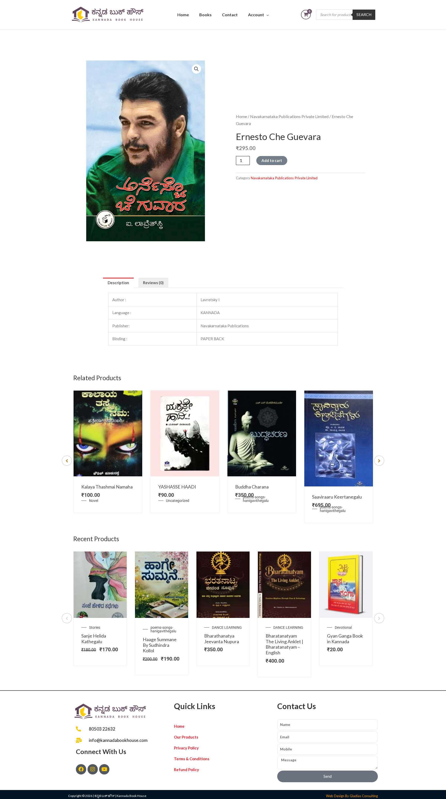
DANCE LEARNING (227, 627)
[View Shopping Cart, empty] (306, 14)
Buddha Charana (252, 487)
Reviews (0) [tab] (153, 282)
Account (256, 14)
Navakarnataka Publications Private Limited (289, 116)
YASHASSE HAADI (177, 487)
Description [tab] (118, 282)
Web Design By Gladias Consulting (352, 796)
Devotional (343, 627)
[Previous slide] (67, 460)
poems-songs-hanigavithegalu (256, 498)
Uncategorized (177, 500)
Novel (93, 500)
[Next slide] (379, 460)
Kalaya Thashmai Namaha (107, 487)
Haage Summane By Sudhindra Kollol (160, 645)
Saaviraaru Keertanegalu (337, 497)
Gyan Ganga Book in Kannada (345, 638)
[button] (196, 69)
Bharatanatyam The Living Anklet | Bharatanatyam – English (284, 644)
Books (205, 14)
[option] (107, 451)
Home (183, 14)
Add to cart (271, 160)
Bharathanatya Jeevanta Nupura (221, 638)
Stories (94, 627)
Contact (230, 14)
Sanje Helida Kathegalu (93, 638)
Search (363, 14)
